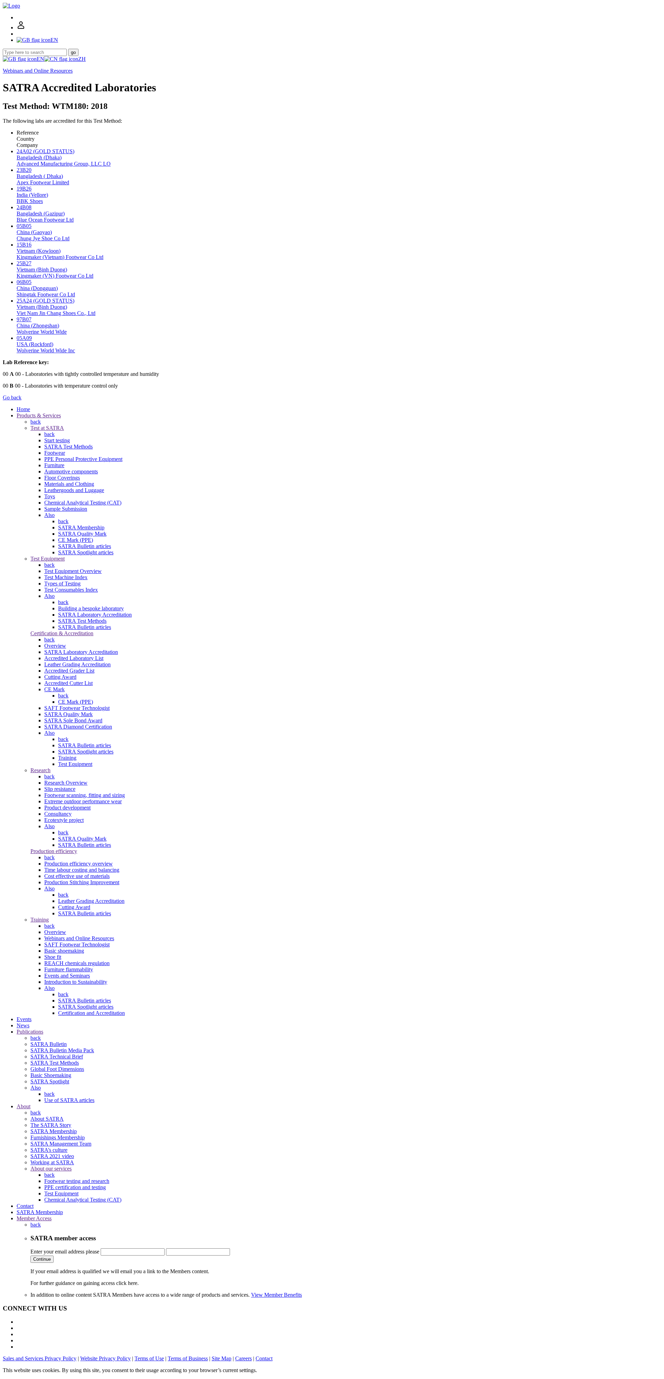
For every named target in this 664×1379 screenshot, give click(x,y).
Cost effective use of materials (77, 876)
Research (40, 770)
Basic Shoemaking (50, 1075)
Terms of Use (149, 1358)
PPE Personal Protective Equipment (83, 459)
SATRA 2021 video (52, 1156)
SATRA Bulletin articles (84, 546)
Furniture (54, 465)
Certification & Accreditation (61, 633)
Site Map (221, 1358)
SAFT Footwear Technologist (77, 708)
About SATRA (47, 1119)
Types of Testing (62, 583)
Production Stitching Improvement (81, 882)
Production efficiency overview (78, 864)
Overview (55, 646)
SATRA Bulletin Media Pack (62, 1050)
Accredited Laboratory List (73, 658)
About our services (51, 1169)
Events (24, 1019)
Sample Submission (65, 509)
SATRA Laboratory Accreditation (95, 615)
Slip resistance (59, 789)
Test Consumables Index (71, 590)
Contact (25, 1206)
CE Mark (54, 689)
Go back (12, 397)
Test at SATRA (47, 428)
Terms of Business (188, 1358)
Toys (49, 496)
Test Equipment (47, 559)
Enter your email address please (64, 1252)
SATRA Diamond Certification (78, 727)
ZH (82, 59)
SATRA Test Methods (68, 447)
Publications (30, 1032)
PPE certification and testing (75, 1187)
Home (23, 409)
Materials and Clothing (69, 484)
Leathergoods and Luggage (74, 490)
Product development (67, 808)
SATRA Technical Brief (56, 1056)
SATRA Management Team (60, 1144)
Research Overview (65, 783)
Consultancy (58, 814)
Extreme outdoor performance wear (83, 801)
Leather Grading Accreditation (77, 664)
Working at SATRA (52, 1162)
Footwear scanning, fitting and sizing (84, 795)
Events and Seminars (67, 976)
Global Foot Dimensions (57, 1069)
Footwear (54, 453)
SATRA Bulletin (48, 1044)
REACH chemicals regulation (77, 963)
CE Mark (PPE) (75, 540)
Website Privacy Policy (105, 1358)
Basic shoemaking (64, 951)
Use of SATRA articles (69, 1100)
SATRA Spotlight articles (85, 552)
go (73, 52)
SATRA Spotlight (49, 1081)
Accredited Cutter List (68, 683)
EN (40, 59)
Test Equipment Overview (73, 571)
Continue (42, 1259)
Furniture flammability (68, 969)
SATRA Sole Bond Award (73, 720)
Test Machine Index (65, 577)
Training (67, 758)
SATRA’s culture (48, 1150)
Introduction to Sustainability (75, 982)
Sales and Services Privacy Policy (39, 1358)
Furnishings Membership (57, 1137)
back (35, 422)
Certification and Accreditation (91, 1013)
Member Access (34, 1218)
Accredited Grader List (69, 671)
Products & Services (39, 415)
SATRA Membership (81, 527)
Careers (243, 1358)
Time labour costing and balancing (81, 870)
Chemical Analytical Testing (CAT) (82, 503)
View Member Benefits (276, 1295)
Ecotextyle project (64, 820)
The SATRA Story (50, 1125)
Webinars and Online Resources (38, 71)
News (23, 1025)
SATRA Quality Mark (82, 534)
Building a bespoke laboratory (91, 608)
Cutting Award (60, 677)
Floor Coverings (62, 478)
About (23, 1106)
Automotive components (71, 471)
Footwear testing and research (76, 1181)
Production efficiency (53, 851)
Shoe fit (52, 957)
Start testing (57, 440)
